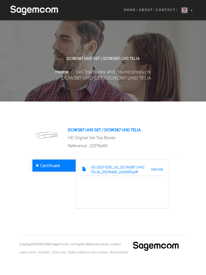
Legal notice (27, 252)
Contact (166, 10)
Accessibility (119, 252)
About (146, 10)
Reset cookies (111, 244)
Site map (59, 252)
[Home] (36, 10)
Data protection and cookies (88, 252)
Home (130, 10)
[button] (46, 134)
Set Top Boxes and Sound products (113, 71)
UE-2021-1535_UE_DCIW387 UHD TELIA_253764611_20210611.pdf (117, 169)
